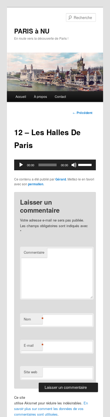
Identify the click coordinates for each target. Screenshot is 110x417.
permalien (35, 184)
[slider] (85, 164)
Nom (33, 319)
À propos (40, 96)
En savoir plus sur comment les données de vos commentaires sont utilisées (51, 408)
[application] (55, 165)
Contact (60, 96)
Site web (30, 371)
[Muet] (74, 165)
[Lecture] (21, 165)
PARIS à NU (31, 30)
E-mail (33, 345)
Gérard (60, 179)
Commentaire (34, 252)
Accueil (20, 96)
